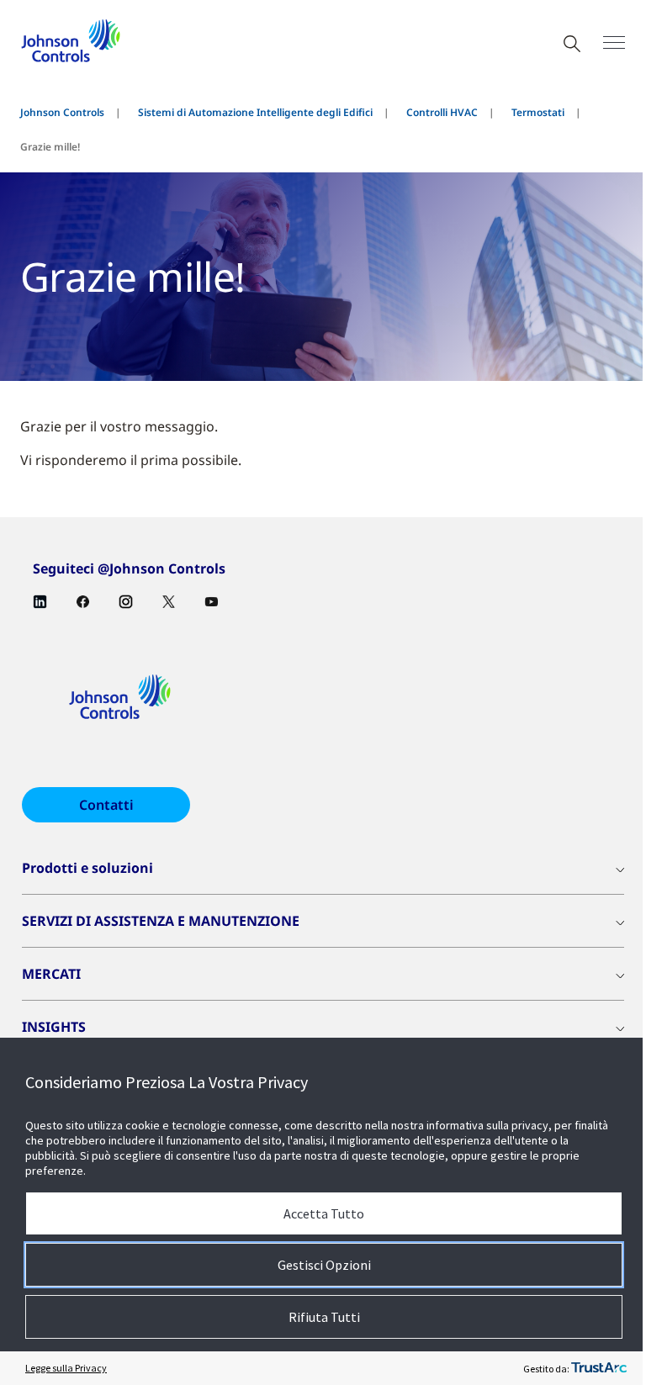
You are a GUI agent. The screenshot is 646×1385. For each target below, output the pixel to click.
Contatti (106, 805)
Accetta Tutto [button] (323, 1213)
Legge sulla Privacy (66, 1367)
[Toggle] (614, 42)
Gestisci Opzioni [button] (324, 1264)
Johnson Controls (62, 112)
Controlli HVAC (442, 112)
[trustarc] (598, 1368)
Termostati (537, 112)
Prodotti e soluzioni (87, 868)
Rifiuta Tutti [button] (324, 1316)
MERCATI (51, 974)
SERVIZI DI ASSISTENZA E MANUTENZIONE (160, 921)
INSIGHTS (54, 1027)
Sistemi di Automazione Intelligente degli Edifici (255, 112)
